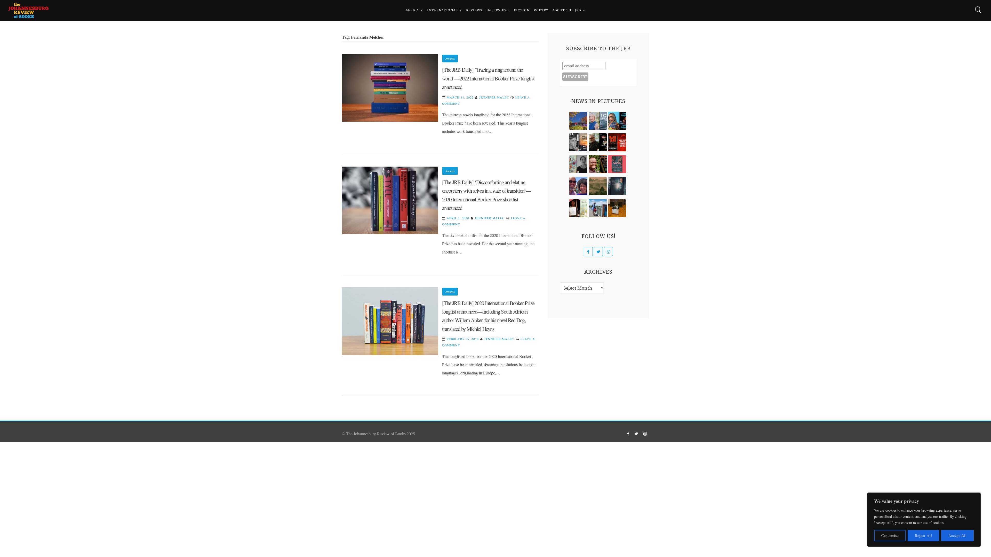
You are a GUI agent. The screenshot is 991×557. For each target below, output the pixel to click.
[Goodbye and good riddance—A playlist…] (617, 208)
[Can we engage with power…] (598, 142)
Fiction (522, 10)
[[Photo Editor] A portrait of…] (598, 208)
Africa (412, 10)
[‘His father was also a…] (578, 208)
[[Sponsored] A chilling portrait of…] (617, 142)
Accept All (957, 535)
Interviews (498, 10)
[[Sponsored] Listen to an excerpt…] (617, 121)
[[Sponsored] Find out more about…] (617, 164)
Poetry (541, 10)
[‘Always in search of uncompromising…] (578, 142)
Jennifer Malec (494, 97)
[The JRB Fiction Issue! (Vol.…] (578, 121)
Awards (450, 58)
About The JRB (566, 10)
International (442, 10)
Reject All (923, 535)
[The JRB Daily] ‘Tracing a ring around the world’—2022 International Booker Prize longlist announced (488, 78)
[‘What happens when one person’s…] (598, 164)
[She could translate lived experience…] (578, 186)
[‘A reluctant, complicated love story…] (598, 121)
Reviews (474, 10)
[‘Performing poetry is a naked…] (578, 164)
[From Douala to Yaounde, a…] (598, 186)
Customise (890, 535)
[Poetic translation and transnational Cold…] (617, 186)
